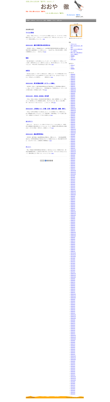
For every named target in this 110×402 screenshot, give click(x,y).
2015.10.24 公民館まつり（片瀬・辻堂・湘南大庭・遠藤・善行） (46, 108)
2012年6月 (73, 366)
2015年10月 (73, 297)
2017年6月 (73, 263)
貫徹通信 (49, 20)
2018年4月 (73, 246)
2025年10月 (73, 91)
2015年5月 (73, 306)
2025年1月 (73, 107)
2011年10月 (73, 380)
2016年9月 (73, 278)
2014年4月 (73, 328)
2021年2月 (73, 187)
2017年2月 (73, 270)
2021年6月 (73, 180)
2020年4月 (73, 204)
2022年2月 (73, 167)
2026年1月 (73, 86)
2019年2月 (73, 229)
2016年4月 (73, 287)
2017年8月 (73, 259)
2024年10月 (73, 112)
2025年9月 (73, 93)
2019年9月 (73, 217)
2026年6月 (73, 77)
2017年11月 (73, 254)
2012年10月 (73, 359)
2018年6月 (73, 242)
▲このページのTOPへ (31, 397)
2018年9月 (73, 237)
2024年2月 (73, 125)
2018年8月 (73, 239)
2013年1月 (73, 354)
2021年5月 (73, 182)
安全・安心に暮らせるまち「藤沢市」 (36, 11)
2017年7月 (73, 261)
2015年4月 (73, 308)
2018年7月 (73, 241)
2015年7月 (73, 302)
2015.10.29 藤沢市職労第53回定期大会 (38, 45)
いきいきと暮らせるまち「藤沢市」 (55, 13)
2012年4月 (73, 369)
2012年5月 (73, 368)
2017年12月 (73, 253)
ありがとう (29, 121)
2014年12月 (73, 314)
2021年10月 (73, 174)
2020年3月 (73, 206)
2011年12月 (73, 376)
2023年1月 (73, 148)
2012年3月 (73, 371)
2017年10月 (73, 256)
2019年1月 (73, 230)
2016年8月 (73, 280)
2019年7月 (73, 220)
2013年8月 (73, 342)
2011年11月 (73, 378)
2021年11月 (73, 172)
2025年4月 (73, 101)
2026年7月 (73, 76)
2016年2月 (73, 290)
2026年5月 (73, 79)
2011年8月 (73, 383)
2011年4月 (73, 390)
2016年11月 (73, 275)
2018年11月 (73, 234)
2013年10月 (73, 338)
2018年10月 (73, 235)
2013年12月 (73, 335)
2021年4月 (73, 184)
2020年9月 (73, 196)
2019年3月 (73, 227)
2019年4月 (73, 225)
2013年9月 (73, 340)
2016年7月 (73, 282)
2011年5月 (73, 388)
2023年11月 (73, 131)
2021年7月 (73, 179)
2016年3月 (73, 289)
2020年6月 (73, 201)
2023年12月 (73, 129)
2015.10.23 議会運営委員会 (34, 134)
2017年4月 (73, 266)
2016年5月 (73, 285)
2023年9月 (73, 134)
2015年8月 (73, 301)
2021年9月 (73, 175)
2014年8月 (73, 321)
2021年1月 (73, 189)
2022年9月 (73, 155)
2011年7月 (73, 385)
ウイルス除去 (30, 32)
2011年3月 (73, 392)
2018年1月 (73, 251)
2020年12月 (73, 191)
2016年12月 (73, 273)
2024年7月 (73, 117)
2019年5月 (73, 223)
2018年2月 (73, 249)
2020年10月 (73, 194)
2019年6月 (73, 222)
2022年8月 (73, 156)
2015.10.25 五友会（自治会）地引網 (37, 96)
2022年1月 (73, 168)
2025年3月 (73, 103)
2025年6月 (73, 98)
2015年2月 (73, 311)
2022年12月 (73, 150)
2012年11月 (73, 357)
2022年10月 (73, 153)
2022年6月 (73, 160)
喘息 (27, 58)
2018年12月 (73, 232)
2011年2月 (73, 393)
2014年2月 (73, 332)
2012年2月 (73, 373)
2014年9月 (73, 320)
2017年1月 (73, 271)
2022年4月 (73, 163)
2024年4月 (73, 122)
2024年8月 (73, 115)
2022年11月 (73, 151)
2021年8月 (73, 177)
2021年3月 (73, 186)
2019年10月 (73, 215)
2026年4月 (73, 81)
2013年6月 (73, 345)
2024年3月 (73, 124)
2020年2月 (73, 208)
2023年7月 (73, 138)
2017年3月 (73, 268)
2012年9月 (73, 361)
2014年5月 (73, 326)
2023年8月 (73, 136)
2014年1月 (73, 333)
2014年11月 (73, 316)
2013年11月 (73, 337)
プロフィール (39, 20)
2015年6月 (73, 304)
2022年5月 (73, 162)
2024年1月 (73, 127)
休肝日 (28, 70)
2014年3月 (73, 330)
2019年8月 (73, 218)
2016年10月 (73, 277)
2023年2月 (73, 146)
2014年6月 (73, 325)
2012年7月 (73, 364)
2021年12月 (73, 170)
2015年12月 (73, 294)
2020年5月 (73, 203)
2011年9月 (73, 381)
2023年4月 (73, 143)
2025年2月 (73, 105)
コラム (54, 20)
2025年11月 (73, 89)
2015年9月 (73, 299)
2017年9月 (73, 258)
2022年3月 (73, 165)
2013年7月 (73, 344)
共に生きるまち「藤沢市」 (74, 15)
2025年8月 (73, 95)
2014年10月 (73, 318)
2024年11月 (73, 110)
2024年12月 (73, 108)
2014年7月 (73, 323)
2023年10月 (73, 132)
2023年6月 (73, 139)
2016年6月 (73, 283)
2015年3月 (73, 309)
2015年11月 (73, 295)
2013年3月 (73, 350)
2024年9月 (73, 113)
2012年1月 (73, 374)
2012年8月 (73, 362)
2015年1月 (73, 313)
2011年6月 (73, 387)
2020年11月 (73, 192)
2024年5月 (73, 120)
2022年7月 (73, 158)
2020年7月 (73, 199)
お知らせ (33, 20)
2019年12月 (73, 211)
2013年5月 (73, 347)
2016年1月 (73, 292)
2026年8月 (73, 74)
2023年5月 (73, 141)
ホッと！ (28, 147)
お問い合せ (59, 20)
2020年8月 (73, 198)
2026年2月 (73, 84)
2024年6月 (73, 119)
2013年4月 (73, 349)
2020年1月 (73, 210)
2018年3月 (73, 247)
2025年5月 (73, 100)
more (44, 39)
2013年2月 (73, 352)
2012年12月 (73, 356)
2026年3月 (73, 83)
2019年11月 (73, 213)
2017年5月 (73, 265)
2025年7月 (73, 96)
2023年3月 (73, 144)
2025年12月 (73, 88)
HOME (28, 20)
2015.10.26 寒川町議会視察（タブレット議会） (40, 83)
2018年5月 (73, 244)
